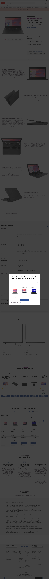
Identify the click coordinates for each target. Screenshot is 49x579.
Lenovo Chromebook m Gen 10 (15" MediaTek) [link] (15, 285)
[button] (18, 282)
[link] (15, 291)
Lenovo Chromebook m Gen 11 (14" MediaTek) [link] (24, 285)
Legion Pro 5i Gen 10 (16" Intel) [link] (34, 285)
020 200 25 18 (20, 302)
